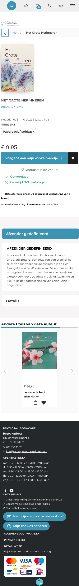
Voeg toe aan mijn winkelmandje (31, 158)
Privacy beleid (14, 540)
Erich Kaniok (12, 107)
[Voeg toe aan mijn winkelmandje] (35, 402)
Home (16, 32)
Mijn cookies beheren (29, 526)
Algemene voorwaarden (22, 533)
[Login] (49, 5)
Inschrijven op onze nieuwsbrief (38, 516)
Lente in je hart (34, 392)
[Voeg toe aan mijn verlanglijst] (73, 158)
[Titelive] (39, 582)
